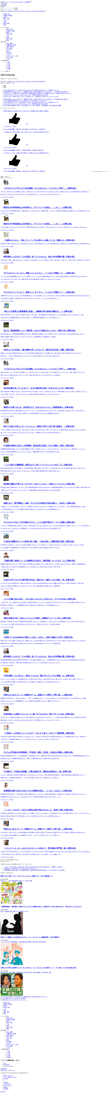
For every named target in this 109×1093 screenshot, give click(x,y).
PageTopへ (3, 1091)
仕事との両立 (10, 46)
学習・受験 (9, 57)
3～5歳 (8, 65)
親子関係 (9, 52)
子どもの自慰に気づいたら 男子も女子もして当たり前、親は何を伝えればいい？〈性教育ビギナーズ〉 (31, 90)
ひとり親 (9, 49)
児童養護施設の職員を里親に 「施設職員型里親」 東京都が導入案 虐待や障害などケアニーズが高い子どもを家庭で (34, 870)
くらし (5, 20)
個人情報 (6, 1088)
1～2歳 (8, 63)
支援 (5, 21)
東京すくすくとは (8, 1075)
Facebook (6, 1078)
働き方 (5, 17)
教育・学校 (9, 34)
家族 (5, 25)
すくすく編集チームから (22, 911)
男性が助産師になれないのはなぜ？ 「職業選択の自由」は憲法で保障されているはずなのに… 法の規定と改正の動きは (36, 91)
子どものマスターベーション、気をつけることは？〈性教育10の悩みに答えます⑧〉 (26, 94)
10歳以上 (9, 68)
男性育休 (3, 972)
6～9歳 (8, 66)
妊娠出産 (6, 14)
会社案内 (6, 1082)
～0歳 (8, 62)
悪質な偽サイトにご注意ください (8, 1070)
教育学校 (6, 18)
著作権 (5, 1087)
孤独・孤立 (9, 48)
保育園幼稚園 (8, 15)
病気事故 (6, 23)
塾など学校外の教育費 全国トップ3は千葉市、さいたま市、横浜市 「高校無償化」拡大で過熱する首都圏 (32, 105)
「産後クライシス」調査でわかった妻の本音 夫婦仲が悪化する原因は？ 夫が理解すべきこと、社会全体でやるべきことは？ (37, 93)
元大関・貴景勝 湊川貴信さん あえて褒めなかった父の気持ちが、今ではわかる (25, 100)
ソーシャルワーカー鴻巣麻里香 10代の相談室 (13, 941)
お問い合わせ (7, 1084)
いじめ (8, 59)
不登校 (27, 941)
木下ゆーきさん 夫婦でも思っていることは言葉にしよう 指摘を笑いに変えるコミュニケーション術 (31, 96)
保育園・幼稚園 (11, 30)
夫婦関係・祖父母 (11, 45)
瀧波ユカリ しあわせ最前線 (8, 880)
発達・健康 (9, 43)
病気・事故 (9, 38)
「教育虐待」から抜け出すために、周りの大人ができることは (20, 868)
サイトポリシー (8, 1085)
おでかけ (9, 54)
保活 (8, 51)
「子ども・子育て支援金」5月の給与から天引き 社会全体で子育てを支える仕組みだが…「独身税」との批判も (33, 867)
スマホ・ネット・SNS (12, 56)
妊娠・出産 (9, 29)
